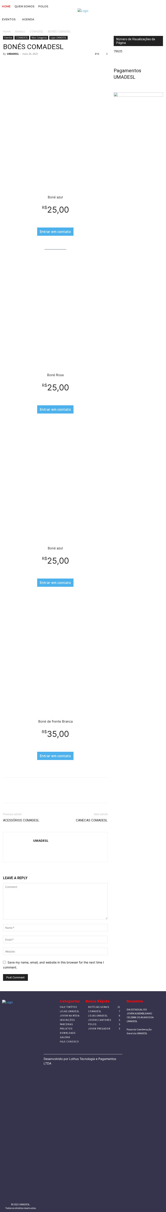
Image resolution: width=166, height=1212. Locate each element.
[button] (161, 20)
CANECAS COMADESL (92, 820)
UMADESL (13, 53)
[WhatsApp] (37, 63)
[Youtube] (30, 1195)
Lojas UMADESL (58, 37)
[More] (47, 63)
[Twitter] (17, 63)
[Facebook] (7, 63)
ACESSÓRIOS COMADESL (21, 820)
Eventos (20, 31)
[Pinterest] (27, 63)
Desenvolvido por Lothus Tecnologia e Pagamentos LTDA (80, 1061)
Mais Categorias (39, 37)
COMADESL (36, 31)
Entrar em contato (55, 231)
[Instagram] (17, 1195)
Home (7, 31)
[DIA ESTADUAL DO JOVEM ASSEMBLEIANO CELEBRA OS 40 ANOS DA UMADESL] (160, 1010)
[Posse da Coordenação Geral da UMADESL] (160, 1030)
